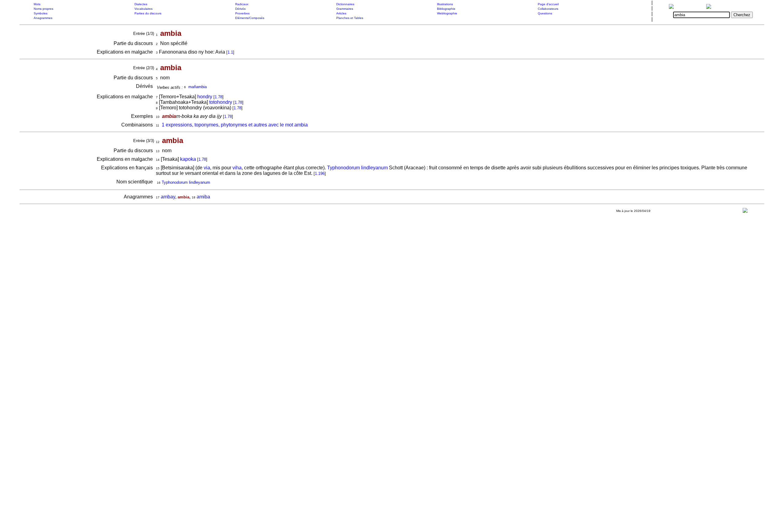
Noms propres (43, 8)
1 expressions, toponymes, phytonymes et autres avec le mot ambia (235, 124)
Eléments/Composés (249, 18)
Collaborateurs (548, 8)
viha (237, 167)
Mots (37, 4)
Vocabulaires (143, 8)
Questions (545, 13)
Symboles (40, 13)
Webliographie (447, 13)
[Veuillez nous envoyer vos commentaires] (745, 211)
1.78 (218, 97)
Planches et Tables (349, 18)
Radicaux (241, 4)
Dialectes (140, 4)
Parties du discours (147, 13)
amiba (203, 196)
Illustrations (445, 4)
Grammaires (344, 8)
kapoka (188, 159)
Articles (341, 13)
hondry (204, 96)
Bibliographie (446, 8)
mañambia (197, 87)
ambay (168, 196)
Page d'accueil (548, 4)
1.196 (320, 173)
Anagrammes (43, 18)
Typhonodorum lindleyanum (357, 167)
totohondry (220, 102)
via (207, 167)
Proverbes (242, 13)
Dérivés (240, 8)
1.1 (230, 52)
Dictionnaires (345, 4)
